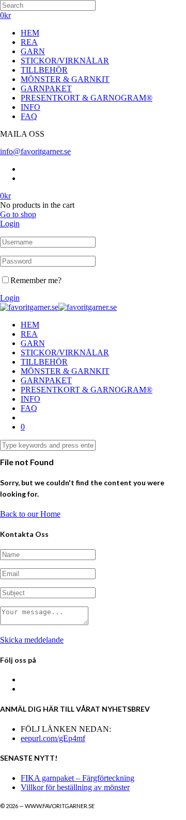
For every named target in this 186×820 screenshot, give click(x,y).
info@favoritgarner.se (35, 151)
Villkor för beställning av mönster (75, 787)
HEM (30, 32)
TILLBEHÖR (44, 69)
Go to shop (18, 214)
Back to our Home (30, 514)
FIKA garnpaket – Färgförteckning (77, 778)
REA (29, 42)
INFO (30, 107)
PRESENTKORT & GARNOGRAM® (86, 97)
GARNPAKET (46, 88)
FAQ (29, 116)
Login (10, 223)
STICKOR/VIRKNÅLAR (65, 60)
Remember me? (35, 280)
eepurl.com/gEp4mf (53, 738)
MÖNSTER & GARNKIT (65, 79)
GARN (33, 51)
